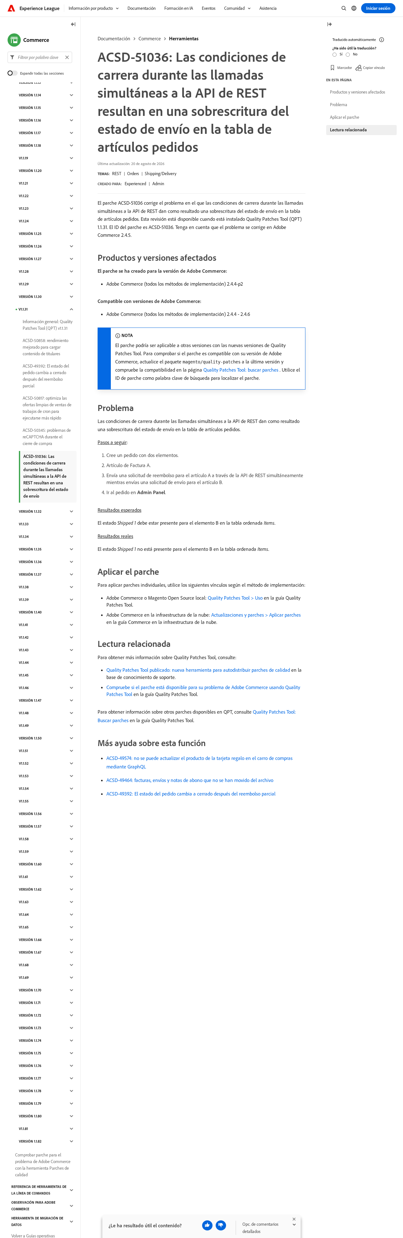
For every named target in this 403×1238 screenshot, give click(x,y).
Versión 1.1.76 (30, 1066)
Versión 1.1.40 (30, 612)
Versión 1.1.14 (30, 95)
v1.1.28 (24, 271)
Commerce (150, 38)
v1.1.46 (24, 688)
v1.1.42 (24, 637)
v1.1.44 (24, 662)
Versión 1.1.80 (30, 1116)
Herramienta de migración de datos (37, 1221)
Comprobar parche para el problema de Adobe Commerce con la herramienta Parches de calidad (43, 1165)
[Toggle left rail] (73, 24)
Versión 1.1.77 (30, 1078)
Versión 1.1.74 (30, 1040)
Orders (133, 173)
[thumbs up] (207, 1225)
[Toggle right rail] (329, 24)
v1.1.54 (24, 788)
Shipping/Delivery (160, 173)
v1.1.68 (24, 965)
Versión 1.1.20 (30, 170)
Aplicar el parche (344, 117)
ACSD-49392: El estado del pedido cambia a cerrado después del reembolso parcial (190, 793)
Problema (338, 104)
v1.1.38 (24, 587)
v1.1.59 (24, 851)
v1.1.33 (24, 524)
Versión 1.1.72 (30, 1015)
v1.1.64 (24, 914)
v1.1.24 (24, 221)
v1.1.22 (24, 196)
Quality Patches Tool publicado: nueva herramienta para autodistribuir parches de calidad (198, 670)
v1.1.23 (24, 208)
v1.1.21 (23, 183)
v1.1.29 (24, 284)
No (355, 54)
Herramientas (183, 38)
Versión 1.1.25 (30, 233)
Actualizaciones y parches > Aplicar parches (256, 615)
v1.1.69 (24, 977)
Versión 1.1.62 (30, 889)
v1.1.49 (24, 725)
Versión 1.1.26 (30, 246)
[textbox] (40, 57)
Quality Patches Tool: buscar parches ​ (241, 370)
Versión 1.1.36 (30, 562)
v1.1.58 (24, 839)
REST (116, 173)
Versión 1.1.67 (30, 952)
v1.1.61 (23, 877)
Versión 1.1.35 (30, 549)
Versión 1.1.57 (30, 826)
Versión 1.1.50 (30, 738)
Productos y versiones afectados (357, 92)
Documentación (114, 38)
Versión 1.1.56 (30, 814)
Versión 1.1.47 (30, 700)
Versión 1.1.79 (30, 1103)
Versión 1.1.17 (30, 133)
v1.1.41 (23, 625)
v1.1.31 (23, 309)
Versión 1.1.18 (30, 145)
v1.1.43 (24, 650)
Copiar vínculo (374, 67)
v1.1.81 (23, 1129)
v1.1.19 (23, 158)
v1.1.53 (24, 776)
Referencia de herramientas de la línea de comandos (38, 1189)
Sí (341, 54)
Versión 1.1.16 (30, 120)
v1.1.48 (24, 713)
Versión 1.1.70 (30, 990)
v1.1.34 (24, 536)
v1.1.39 (24, 599)
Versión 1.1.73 (30, 1028)
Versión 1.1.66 (30, 940)
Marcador (344, 67)
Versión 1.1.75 (30, 1053)
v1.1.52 (24, 763)
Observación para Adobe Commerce (33, 1205)
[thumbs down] (221, 1225)
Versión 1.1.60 (30, 864)
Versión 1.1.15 (30, 108)
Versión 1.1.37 (30, 574)
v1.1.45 (24, 675)
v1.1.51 (23, 751)
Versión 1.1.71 (30, 1003)
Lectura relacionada (348, 130)
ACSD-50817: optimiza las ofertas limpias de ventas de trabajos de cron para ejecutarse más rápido (47, 408)
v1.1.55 (24, 801)
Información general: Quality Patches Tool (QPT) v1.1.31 (47, 325)
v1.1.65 (24, 927)
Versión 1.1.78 (30, 1091)
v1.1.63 (24, 902)
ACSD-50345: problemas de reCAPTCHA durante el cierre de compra (47, 436)
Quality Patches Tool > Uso (235, 598)
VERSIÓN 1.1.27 (30, 259)
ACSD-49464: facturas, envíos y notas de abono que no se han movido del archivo (189, 780)
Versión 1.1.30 (30, 296)
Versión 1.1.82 (30, 1141)
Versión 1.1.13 (30, 82)
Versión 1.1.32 (30, 511)
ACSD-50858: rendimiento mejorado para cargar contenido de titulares (45, 347)
